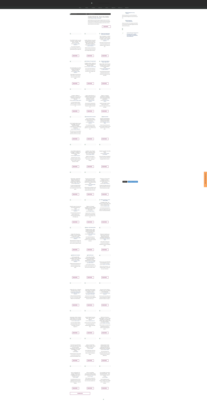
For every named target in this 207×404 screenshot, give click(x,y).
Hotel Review (105, 68)
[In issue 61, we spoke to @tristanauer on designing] (130, 52)
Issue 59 (76, 260)
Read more (106, 26)
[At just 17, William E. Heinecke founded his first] (135, 89)
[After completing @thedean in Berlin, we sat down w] (135, 138)
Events (107, 7)
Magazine (113, 7)
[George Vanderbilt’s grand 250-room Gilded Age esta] (130, 151)
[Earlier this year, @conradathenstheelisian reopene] (130, 101)
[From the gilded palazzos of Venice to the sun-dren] (124, 91)
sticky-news (99, 18)
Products (100, 7)
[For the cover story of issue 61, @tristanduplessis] (135, 55)
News (80, 7)
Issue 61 (92, 18)
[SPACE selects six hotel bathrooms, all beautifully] (124, 52)
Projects (93, 7)
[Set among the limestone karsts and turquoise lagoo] (124, 154)
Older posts (80, 393)
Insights (104, 122)
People (86, 7)
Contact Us (120, 7)
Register (127, 7)
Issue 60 (105, 100)
